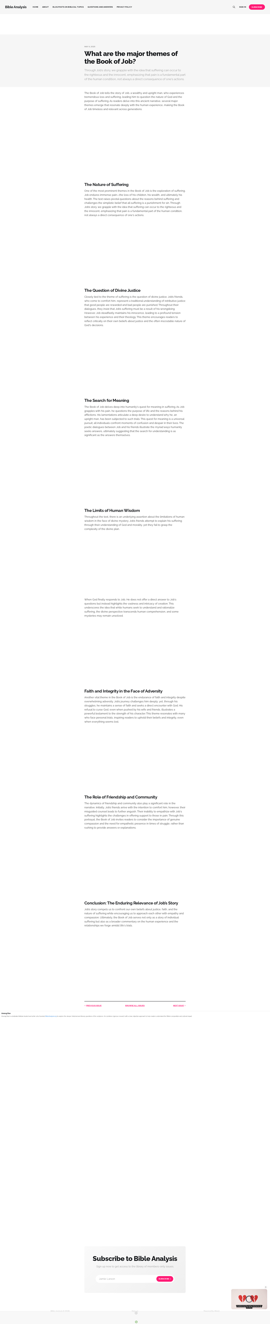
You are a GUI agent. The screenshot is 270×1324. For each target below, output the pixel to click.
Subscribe (257, 7)
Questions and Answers (100, 7)
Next (178, 1006)
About (45, 7)
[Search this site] (234, 7)
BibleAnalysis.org (51, 1016)
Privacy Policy (124, 7)
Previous (94, 1006)
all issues (135, 1006)
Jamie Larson (134, 1278)
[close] (136, 1313)
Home (35, 7)
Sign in (242, 7)
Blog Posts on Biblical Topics (68, 7)
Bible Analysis (15, 7)
